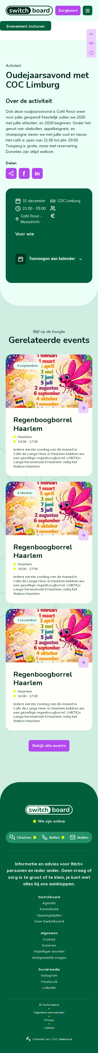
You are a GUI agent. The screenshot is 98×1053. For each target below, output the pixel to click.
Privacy (49, 1020)
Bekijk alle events (49, 745)
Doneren (49, 945)
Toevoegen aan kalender (52, 258)
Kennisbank (49, 909)
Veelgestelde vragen (49, 958)
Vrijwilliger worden (49, 951)
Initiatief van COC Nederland (52, 1039)
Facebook (49, 982)
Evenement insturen (26, 26)
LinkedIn (49, 988)
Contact (49, 939)
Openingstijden (49, 915)
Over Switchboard (49, 921)
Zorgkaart (68, 10)
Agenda (49, 903)
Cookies (49, 1027)
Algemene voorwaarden (49, 1012)
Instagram (49, 975)
